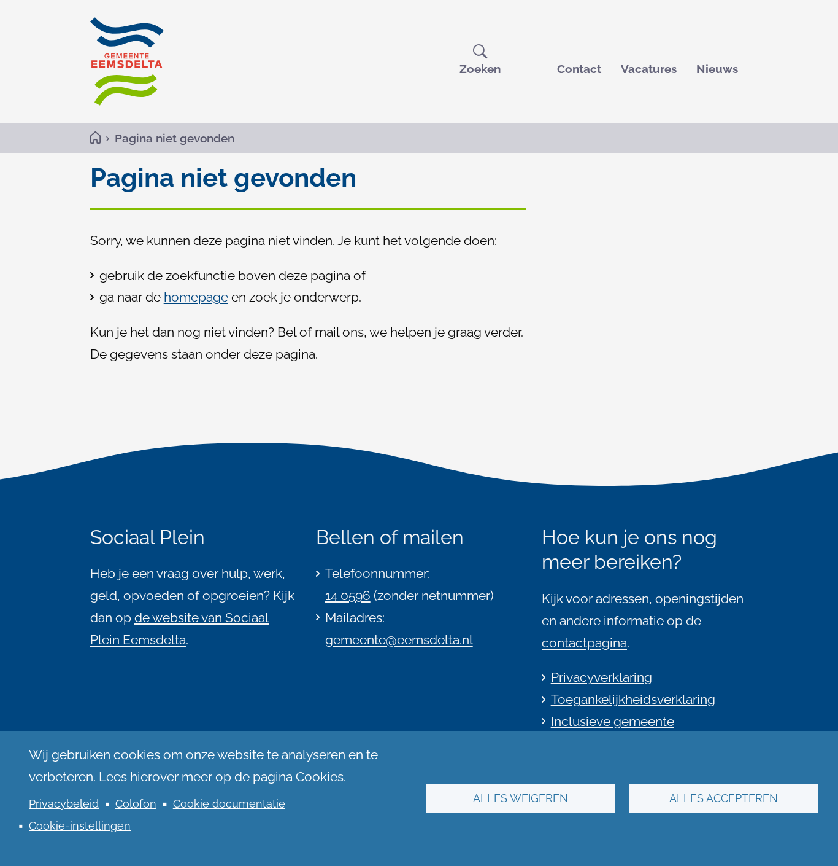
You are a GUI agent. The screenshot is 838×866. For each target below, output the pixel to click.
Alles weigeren (520, 798)
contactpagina (584, 642)
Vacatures (649, 69)
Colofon (135, 803)
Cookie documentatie (229, 803)
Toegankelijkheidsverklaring (633, 699)
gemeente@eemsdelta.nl (399, 639)
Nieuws (717, 69)
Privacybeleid (64, 803)
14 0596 (348, 595)
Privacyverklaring (601, 677)
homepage (196, 297)
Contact (579, 69)
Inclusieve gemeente (612, 721)
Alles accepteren (723, 798)
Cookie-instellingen (80, 825)
